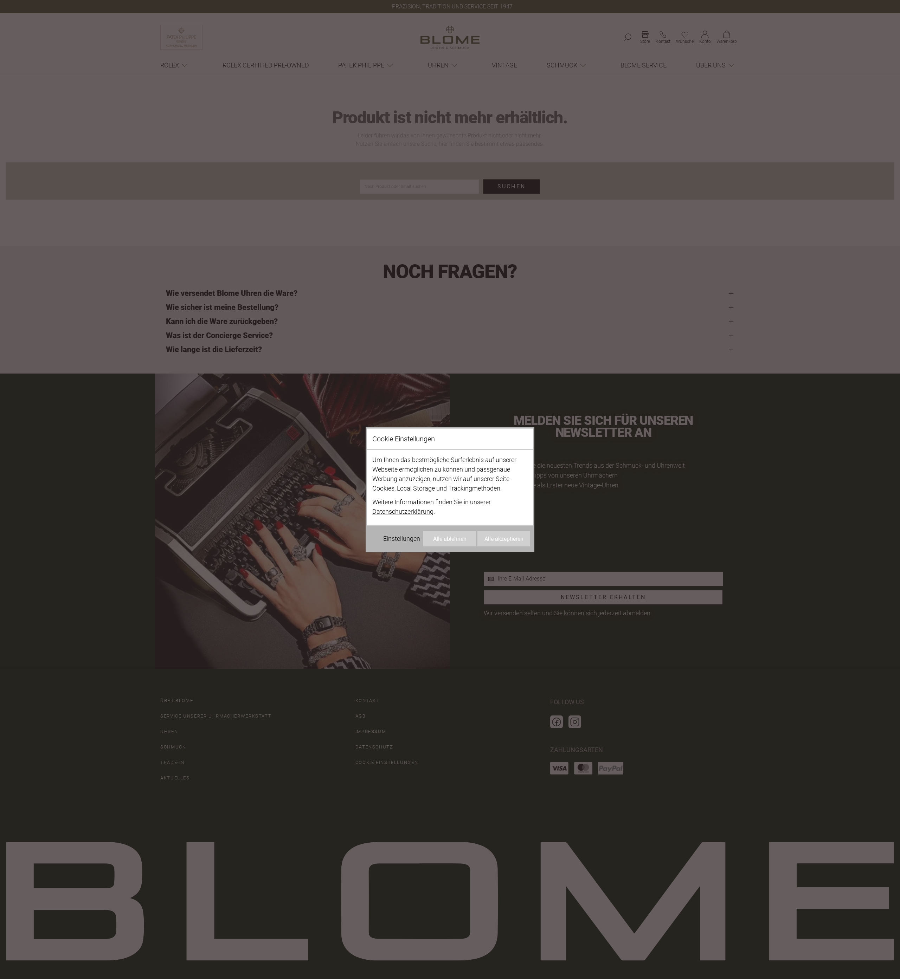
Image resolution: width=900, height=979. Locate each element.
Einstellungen (401, 538)
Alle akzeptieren (503, 539)
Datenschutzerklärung (402, 511)
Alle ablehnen (450, 539)
